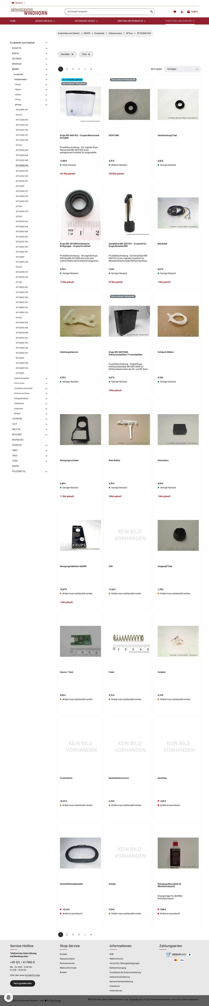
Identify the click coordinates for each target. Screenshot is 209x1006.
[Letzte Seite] (91, 69)
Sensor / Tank (66, 672)
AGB (112, 954)
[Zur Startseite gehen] (29, 12)
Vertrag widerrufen (23, 983)
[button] (47, 42)
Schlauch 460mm (166, 352)
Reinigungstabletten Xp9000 (73, 566)
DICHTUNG (114, 135)
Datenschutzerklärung (120, 977)
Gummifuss (163, 460)
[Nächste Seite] (85, 69)
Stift (111, 566)
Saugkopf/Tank (165, 566)
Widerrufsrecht (116, 959)
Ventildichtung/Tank (167, 135)
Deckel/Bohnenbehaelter (71, 884)
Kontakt (63, 954)
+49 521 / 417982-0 (22, 962)
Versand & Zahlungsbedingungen (124, 963)
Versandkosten (136, 999)
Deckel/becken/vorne (119, 778)
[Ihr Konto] (182, 12)
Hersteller (65, 54)
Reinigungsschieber (69, 460)
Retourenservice (67, 963)
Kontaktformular (32, 975)
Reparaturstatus (67, 959)
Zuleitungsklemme (69, 352)
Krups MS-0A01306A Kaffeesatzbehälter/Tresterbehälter (126, 353)
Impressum (115, 986)
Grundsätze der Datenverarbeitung (125, 972)
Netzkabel (162, 244)
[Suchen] (152, 11)
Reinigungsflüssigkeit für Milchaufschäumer (169, 885)
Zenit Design (55, 1000)
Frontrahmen (66, 778)
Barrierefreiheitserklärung (121, 981)
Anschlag (162, 778)
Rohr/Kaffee (114, 460)
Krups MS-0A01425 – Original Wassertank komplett (79, 136)
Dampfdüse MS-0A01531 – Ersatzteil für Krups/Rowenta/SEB (127, 245)
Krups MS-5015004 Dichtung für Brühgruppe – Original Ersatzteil (75, 245)
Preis (84, 54)
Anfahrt (63, 972)
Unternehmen (116, 990)
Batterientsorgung (118, 968)
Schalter (162, 672)
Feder (111, 672)
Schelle (112, 884)
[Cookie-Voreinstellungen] (8, 997)
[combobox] (107, 11)
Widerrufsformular (68, 968)
